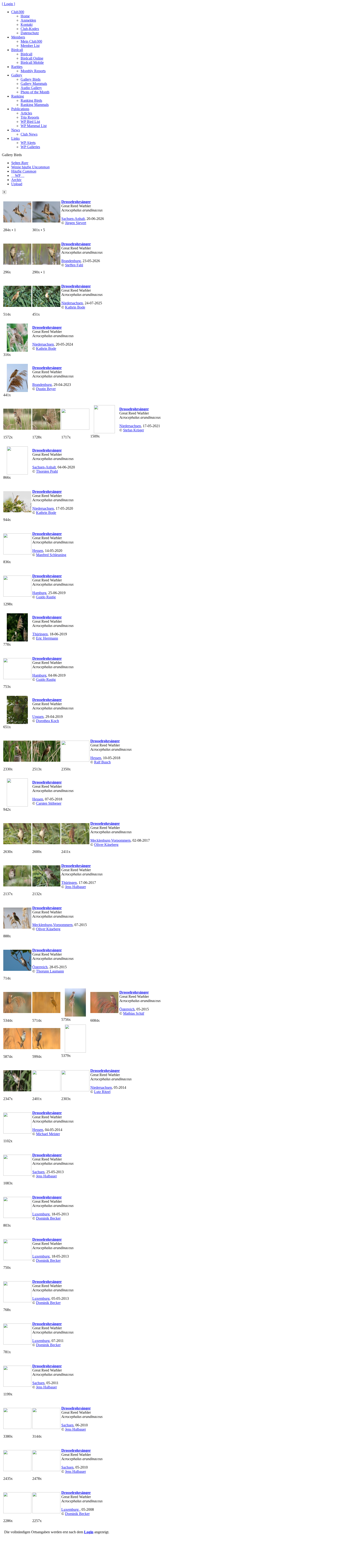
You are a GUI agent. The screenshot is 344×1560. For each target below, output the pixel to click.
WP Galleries (30, 147)
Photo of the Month (35, 92)
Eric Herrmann (47, 638)
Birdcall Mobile (32, 62)
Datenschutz (30, 33)
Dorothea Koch (47, 721)
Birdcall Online (32, 58)
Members (18, 37)
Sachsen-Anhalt (73, 219)
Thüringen (40, 634)
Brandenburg (71, 261)
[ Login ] (8, 4)
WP (17, 175)
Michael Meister (48, 1134)
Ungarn (38, 717)
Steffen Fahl (74, 265)
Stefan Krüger (133, 430)
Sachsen (38, 1172)
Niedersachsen (72, 303)
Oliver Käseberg (106, 845)
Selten (19, 163)
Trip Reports (30, 117)
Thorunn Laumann (50, 971)
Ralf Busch (102, 762)
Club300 (17, 12)
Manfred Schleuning (51, 555)
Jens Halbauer (75, 887)
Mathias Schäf (133, 1013)
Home (25, 16)
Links (15, 138)
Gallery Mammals (34, 84)
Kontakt (27, 24)
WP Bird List (30, 122)
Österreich (40, 967)
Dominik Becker (48, 1218)
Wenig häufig (30, 167)
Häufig (23, 171)
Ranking (17, 96)
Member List (30, 46)
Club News (29, 134)
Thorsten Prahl (47, 471)
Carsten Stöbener (48, 803)
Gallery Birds (30, 79)
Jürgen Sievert (75, 223)
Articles (26, 113)
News (15, 130)
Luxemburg (41, 1214)
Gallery (16, 75)
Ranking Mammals (35, 105)
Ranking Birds (31, 100)
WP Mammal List (34, 126)
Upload (16, 184)
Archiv (16, 180)
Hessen (37, 551)
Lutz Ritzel (102, 1092)
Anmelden (28, 20)
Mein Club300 (31, 41)
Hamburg (39, 593)
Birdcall (17, 50)
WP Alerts (28, 143)
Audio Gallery (31, 88)
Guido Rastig (46, 597)
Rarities (16, 67)
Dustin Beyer (46, 389)
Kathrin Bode (75, 307)
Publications (20, 109)
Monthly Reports (33, 71)
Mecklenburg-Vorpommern (110, 840)
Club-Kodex (30, 29)
